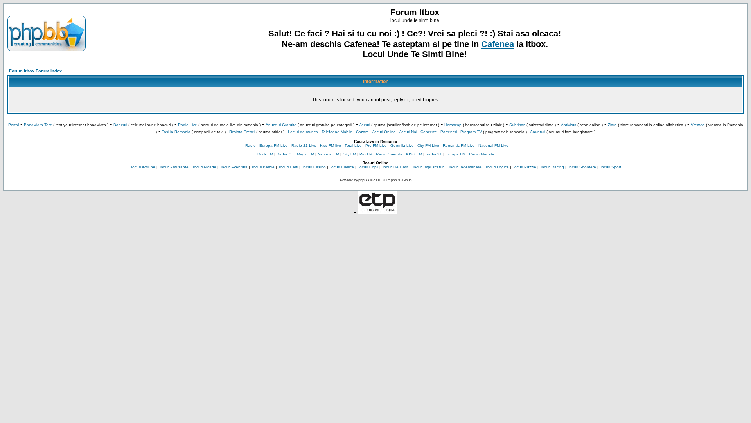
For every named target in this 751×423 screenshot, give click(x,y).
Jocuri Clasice (341, 167)
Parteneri (448, 132)
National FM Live (493, 145)
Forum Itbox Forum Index (35, 71)
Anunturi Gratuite (281, 125)
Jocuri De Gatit (395, 167)
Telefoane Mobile (337, 132)
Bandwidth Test (38, 125)
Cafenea (497, 44)
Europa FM (455, 154)
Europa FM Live (273, 145)
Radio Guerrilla (389, 154)
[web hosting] (377, 211)
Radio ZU (285, 154)
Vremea (698, 125)
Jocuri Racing (552, 167)
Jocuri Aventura (234, 167)
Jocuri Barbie (263, 167)
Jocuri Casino (314, 167)
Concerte (428, 132)
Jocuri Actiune (142, 167)
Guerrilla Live (402, 145)
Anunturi (537, 132)
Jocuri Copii (368, 167)
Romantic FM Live (459, 145)
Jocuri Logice (497, 167)
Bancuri (120, 125)
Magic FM (305, 154)
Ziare (612, 125)
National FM (328, 154)
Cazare (362, 132)
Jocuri (364, 125)
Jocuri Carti (288, 167)
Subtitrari (517, 125)
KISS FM (414, 154)
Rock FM (265, 154)
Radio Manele (481, 154)
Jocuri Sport (610, 167)
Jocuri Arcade (204, 167)
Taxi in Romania (176, 132)
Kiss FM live (330, 145)
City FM (349, 154)
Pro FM (365, 154)
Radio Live (187, 125)
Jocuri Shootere (582, 167)
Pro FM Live (376, 145)
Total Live (353, 145)
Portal (13, 125)
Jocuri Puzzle (524, 167)
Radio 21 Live (303, 145)
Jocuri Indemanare (465, 167)
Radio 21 (434, 154)
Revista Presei (242, 132)
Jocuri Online (384, 132)
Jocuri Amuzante (174, 167)
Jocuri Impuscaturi (428, 167)
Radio (250, 145)
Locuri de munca (303, 132)
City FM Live (428, 145)
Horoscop (453, 125)
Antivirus (568, 125)
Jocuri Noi (408, 132)
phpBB (363, 180)
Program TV (471, 132)
